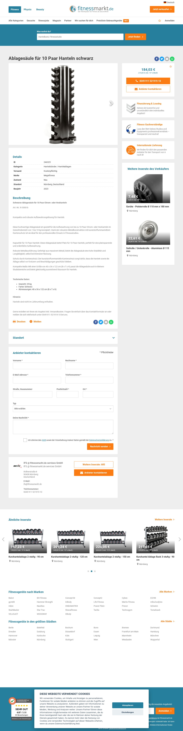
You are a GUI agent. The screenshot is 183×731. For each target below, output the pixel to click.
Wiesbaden (127, 639)
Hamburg (154, 631)
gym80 (12, 602)
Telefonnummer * (73, 375)
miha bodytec (156, 602)
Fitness (15, 9)
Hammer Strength (45, 602)
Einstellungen (128, 712)
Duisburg (41, 631)
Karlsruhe (41, 635)
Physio (27, 9)
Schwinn (154, 606)
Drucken (20, 321)
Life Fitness (99, 602)
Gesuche (31, 20)
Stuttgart (69, 639)
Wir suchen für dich (84, 20)
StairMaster (14, 610)
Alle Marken (165, 591)
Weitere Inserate (163, 519)
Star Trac (41, 610)
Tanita (96, 610)
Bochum (69, 627)
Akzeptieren (127, 705)
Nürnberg (41, 639)
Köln (67, 635)
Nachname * (70, 360)
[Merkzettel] (159, 20)
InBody (68, 602)
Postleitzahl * (63, 389)
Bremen (125, 627)
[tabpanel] (27, 543)
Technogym (127, 610)
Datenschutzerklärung (99, 440)
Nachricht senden (99, 446)
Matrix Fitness (128, 602)
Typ (14, 403)
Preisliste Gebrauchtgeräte (112, 20)
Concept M (70, 598)
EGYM (153, 598)
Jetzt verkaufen (161, 9)
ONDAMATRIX (71, 606)
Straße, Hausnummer (22, 389)
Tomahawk (155, 610)
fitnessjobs (43, 20)
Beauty (40, 9)
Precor (125, 606)
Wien (96, 639)
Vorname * (17, 360)
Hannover (13, 635)
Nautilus (40, 606)
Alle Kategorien (16, 20)
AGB (44, 440)
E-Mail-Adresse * (20, 375)
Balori (11, 598)
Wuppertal (155, 639)
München (154, 635)
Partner (67, 20)
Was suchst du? (44, 31)
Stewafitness (71, 610)
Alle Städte (166, 621)
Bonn (96, 627)
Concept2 (98, 598)
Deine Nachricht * (21, 418)
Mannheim (126, 635)
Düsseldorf (70, 631)
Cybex (124, 598)
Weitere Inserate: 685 (94, 464)
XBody (68, 614)
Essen (96, 631)
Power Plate (99, 606)
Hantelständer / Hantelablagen (57, 166)
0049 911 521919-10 (150, 81)
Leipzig (97, 635)
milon (11, 606)
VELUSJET (13, 614)
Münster (12, 639)
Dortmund (154, 627)
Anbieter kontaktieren (95, 472)
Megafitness (49, 175)
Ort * (85, 389)
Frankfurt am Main (130, 631)
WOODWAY (42, 614)
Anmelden (169, 20)
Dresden (12, 631)
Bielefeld (40, 627)
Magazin (57, 20)
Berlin (11, 627)
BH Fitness (41, 598)
